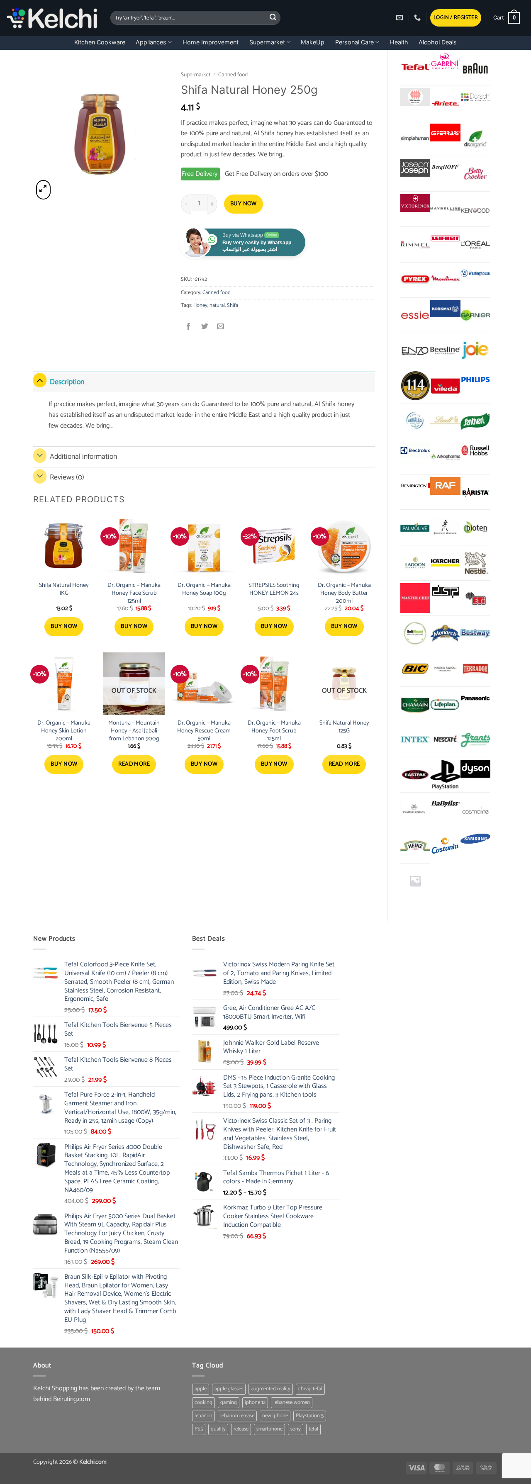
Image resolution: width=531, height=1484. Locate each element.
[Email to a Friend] (220, 327)
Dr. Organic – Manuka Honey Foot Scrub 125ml (274, 730)
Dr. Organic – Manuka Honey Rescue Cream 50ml (204, 730)
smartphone (269, 1429)
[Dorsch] (475, 96)
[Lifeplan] (445, 704)
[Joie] (475, 350)
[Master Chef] (415, 598)
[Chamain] (415, 704)
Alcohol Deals (438, 42)
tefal (313, 1429)
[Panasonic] (475, 698)
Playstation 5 (310, 1415)
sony (295, 1429)
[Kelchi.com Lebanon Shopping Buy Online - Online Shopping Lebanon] (52, 18)
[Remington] (415, 485)
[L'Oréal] (475, 244)
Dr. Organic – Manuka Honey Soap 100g (204, 589)
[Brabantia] (415, 881)
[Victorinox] (415, 203)
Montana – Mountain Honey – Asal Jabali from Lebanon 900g (134, 730)
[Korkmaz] (445, 309)
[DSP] (445, 592)
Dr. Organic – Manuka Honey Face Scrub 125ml (134, 593)
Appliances (151, 42)
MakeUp (312, 42)
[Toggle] (39, 380)
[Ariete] (445, 102)
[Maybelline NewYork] (445, 209)
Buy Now (243, 204)
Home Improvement (211, 42)
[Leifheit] (445, 238)
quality (218, 1429)
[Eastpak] (415, 774)
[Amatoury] (415, 385)
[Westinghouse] (475, 274)
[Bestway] (475, 633)
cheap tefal (310, 1388)
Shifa (232, 305)
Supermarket (267, 42)
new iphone (275, 1415)
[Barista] (475, 491)
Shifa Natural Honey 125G (344, 727)
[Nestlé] (475, 562)
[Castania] (445, 845)
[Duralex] (415, 421)
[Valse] (415, 96)
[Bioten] (475, 527)
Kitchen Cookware (99, 42)
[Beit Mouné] (415, 633)
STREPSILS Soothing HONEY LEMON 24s (274, 589)
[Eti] (475, 598)
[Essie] (415, 315)
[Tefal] (415, 67)
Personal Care (354, 42)
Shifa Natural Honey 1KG (64, 589)
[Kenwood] (475, 209)
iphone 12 (255, 1402)
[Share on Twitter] (204, 327)
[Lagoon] (415, 562)
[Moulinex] (445, 280)
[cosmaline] (475, 810)
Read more (134, 764)
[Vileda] (445, 385)
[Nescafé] (445, 739)
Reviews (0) (67, 478)
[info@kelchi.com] (400, 18)
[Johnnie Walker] (445, 527)
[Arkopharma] (445, 456)
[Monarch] (445, 633)
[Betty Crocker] (475, 173)
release (241, 1429)
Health (399, 42)
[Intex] (415, 739)
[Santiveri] (475, 421)
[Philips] (475, 379)
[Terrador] (475, 668)
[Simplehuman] (415, 138)
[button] (455, 18)
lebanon (203, 1415)
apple (201, 1388)
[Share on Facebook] (189, 327)
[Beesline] (445, 350)
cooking (203, 1402)
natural (217, 305)
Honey (200, 305)
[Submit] (273, 18)
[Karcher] (445, 562)
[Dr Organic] (475, 138)
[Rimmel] (415, 244)
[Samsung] (475, 839)
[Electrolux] (415, 450)
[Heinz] (415, 845)
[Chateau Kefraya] (415, 810)
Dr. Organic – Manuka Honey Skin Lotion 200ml (63, 730)
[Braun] (475, 67)
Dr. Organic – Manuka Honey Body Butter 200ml (344, 593)
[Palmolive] (415, 527)
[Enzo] (415, 350)
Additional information (83, 457)
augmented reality (270, 1388)
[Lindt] (445, 421)
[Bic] (415, 668)
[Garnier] (475, 315)
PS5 (199, 1429)
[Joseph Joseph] (415, 167)
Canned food (233, 74)
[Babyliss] (445, 804)
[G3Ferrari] (445, 132)
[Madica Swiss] (445, 668)
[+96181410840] (418, 18)
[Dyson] (475, 768)
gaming (228, 1402)
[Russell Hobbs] (475, 450)
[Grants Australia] (475, 739)
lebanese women (291, 1402)
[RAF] (445, 485)
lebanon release (237, 1415)
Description (67, 382)
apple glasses (228, 1388)
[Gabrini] (445, 61)
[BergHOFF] (445, 167)
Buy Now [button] (64, 626)
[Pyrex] (415, 280)
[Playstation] (445, 774)
